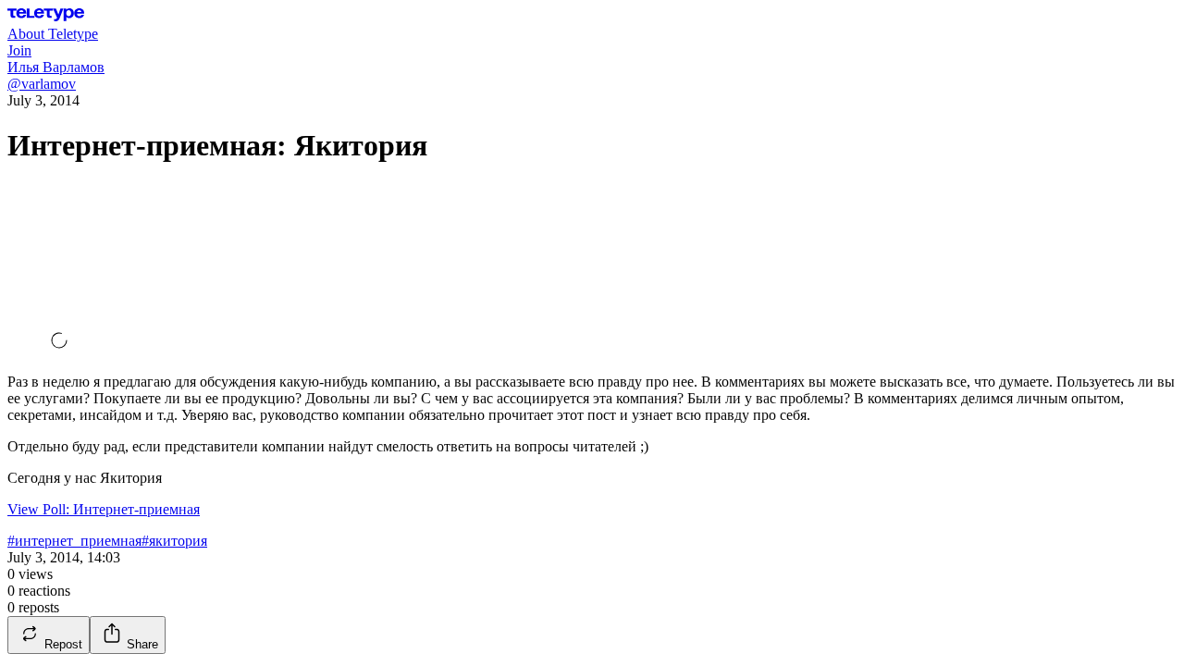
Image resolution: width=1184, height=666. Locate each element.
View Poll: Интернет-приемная (103, 509)
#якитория (174, 541)
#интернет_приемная (74, 541)
